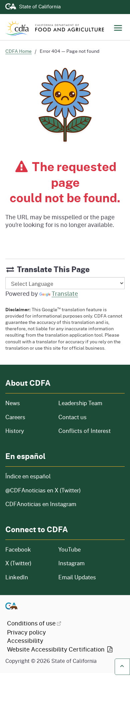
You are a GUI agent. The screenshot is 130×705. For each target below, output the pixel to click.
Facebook (18, 549)
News (27, 403)
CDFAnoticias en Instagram (40, 504)
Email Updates (77, 577)
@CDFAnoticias (43, 490)
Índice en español (28, 476)
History (27, 431)
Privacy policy (26, 632)
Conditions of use (31, 623)
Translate (65, 293)
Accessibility (25, 640)
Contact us (72, 417)
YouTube (69, 549)
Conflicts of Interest (84, 431)
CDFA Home (18, 51)
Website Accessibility (56, 649)
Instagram (71, 563)
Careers (27, 417)
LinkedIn (16, 577)
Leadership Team (80, 403)
